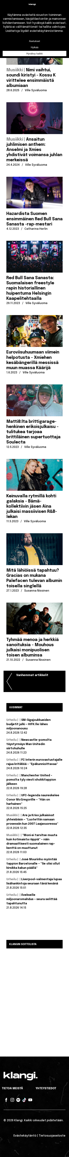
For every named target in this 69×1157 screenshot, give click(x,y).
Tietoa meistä (12, 1088)
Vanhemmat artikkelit (32, 675)
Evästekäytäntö (24, 1135)
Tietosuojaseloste (52, 1135)
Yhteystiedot (46, 1088)
